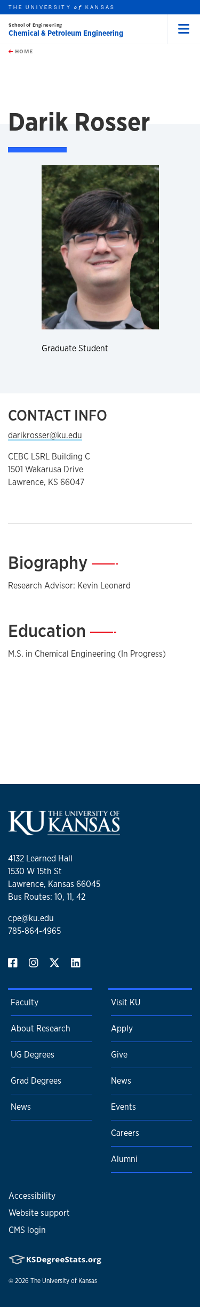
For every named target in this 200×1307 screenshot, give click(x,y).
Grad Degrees (36, 1080)
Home (23, 51)
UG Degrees (32, 1054)
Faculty (24, 1002)
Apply (122, 1028)
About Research (40, 1028)
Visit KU (125, 1002)
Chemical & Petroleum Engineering (66, 33)
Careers (125, 1133)
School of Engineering (35, 24)
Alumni (124, 1159)
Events (123, 1106)
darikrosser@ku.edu (45, 435)
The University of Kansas (63, 1281)
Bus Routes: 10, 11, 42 (46, 896)
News (21, 1106)
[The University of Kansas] (64, 830)
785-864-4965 (34, 931)
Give (119, 1054)
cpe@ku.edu (31, 918)
